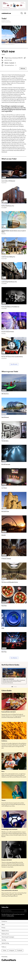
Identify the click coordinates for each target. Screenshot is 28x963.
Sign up (24, 911)
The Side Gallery (5, 440)
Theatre (4, 800)
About (3, 924)
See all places (14, 658)
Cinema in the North (7, 860)
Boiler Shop (4, 651)
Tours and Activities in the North (10, 890)
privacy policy (10, 916)
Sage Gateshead (5, 417)
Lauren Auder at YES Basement (8, 180)
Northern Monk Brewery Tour (8, 205)
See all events (14, 364)
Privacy (3, 927)
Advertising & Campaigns (8, 937)
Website (6, 63)
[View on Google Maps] (25, 58)
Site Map (4, 940)
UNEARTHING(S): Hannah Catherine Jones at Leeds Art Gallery (14, 231)
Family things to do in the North (9, 829)
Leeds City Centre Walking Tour (8, 256)
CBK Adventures (5, 393)
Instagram (11, 950)
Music (3, 771)
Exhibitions (4, 741)
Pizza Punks (4, 605)
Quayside (4, 535)
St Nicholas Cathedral (6, 558)
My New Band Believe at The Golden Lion (10, 306)
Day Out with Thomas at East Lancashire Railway (12, 356)
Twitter (4, 950)
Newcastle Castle (5, 511)
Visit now (23, 68)
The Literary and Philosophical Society (10, 582)
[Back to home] (6, 13)
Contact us (4, 921)
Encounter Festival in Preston (8, 331)
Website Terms (5, 930)
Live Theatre (4, 488)
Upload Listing (5, 943)
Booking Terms (5, 934)
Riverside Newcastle (6, 464)
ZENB (3, 628)
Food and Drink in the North (9, 712)
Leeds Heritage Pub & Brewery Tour (9, 281)
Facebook (11, 63)
